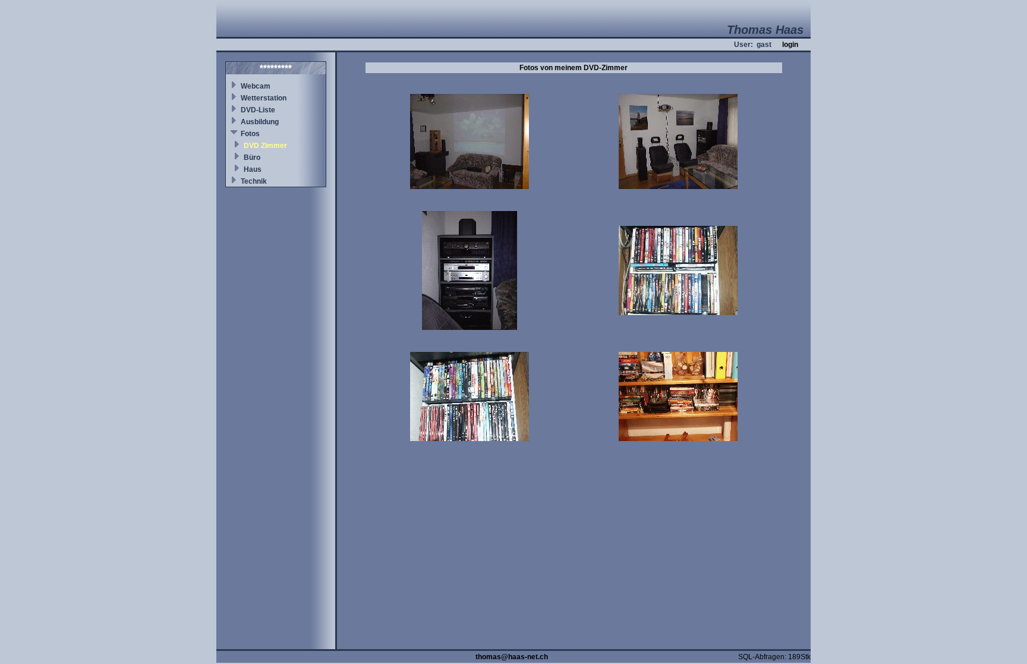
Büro (252, 157)
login (790, 44)
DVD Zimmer (265, 145)
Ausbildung (260, 122)
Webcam (255, 86)
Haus (253, 169)
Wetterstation (263, 98)
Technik (254, 181)
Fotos (250, 134)
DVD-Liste (258, 110)
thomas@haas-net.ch (511, 657)
